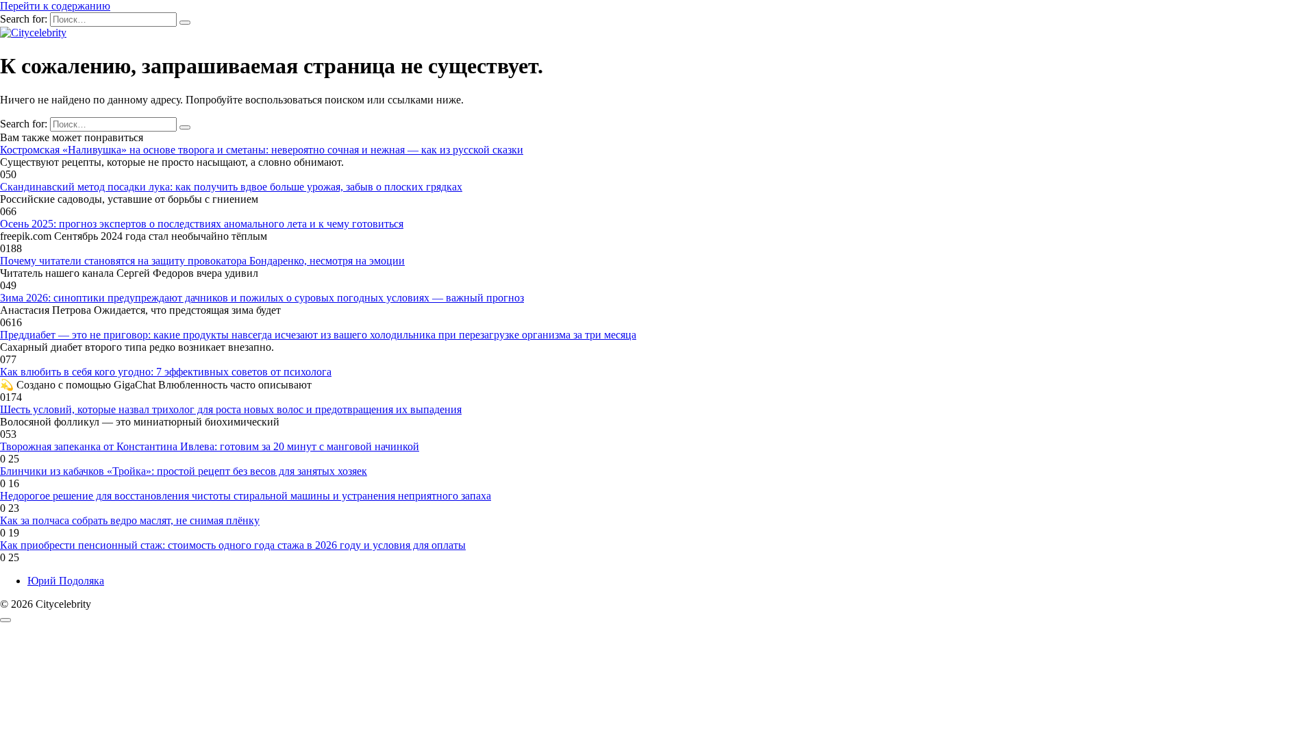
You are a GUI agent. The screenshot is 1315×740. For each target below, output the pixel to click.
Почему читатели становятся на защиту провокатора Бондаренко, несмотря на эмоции (202, 261)
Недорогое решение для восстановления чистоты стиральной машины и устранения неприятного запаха (245, 496)
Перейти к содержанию (55, 6)
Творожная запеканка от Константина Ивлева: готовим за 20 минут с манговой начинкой (209, 446)
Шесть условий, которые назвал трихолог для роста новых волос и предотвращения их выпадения (231, 409)
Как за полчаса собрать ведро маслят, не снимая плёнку (130, 520)
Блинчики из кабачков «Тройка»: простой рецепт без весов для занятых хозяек (183, 471)
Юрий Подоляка (65, 581)
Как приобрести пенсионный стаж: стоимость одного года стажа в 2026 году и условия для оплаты (233, 545)
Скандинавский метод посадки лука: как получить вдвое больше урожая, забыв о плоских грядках (231, 187)
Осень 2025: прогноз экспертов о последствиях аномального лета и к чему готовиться (201, 224)
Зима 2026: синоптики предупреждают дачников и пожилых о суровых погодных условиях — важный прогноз (262, 298)
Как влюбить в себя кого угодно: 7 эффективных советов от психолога (165, 372)
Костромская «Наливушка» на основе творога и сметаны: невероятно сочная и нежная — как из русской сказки (261, 150)
